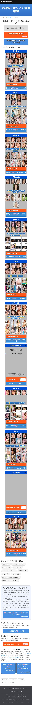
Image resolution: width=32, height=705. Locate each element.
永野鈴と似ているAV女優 (16, 298)
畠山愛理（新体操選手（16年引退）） (11, 577)
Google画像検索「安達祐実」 (16, 28)
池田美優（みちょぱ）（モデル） (10, 580)
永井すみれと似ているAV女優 (16, 340)
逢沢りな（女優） (6, 567)
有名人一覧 (8, 17)
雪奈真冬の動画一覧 (11, 253)
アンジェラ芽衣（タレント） (9, 570)
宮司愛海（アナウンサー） (18, 564)
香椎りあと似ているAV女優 (16, 172)
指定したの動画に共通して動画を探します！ (24, 668)
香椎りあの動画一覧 (11, 169)
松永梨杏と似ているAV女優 (16, 88)
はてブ (21, 679)
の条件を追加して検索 (16, 614)
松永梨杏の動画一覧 (11, 84)
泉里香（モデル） (23, 570)
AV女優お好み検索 (8, 688)
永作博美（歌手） (16, 574)
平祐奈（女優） (6, 564)
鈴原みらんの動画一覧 (12, 126)
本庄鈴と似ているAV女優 (16, 468)
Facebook (14, 679)
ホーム (2, 17)
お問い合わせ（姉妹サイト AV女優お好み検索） (15, 696)
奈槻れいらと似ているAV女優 (16, 554)
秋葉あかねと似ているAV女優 (16, 214)
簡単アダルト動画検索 (13, 657)
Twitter (5, 679)
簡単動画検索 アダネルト (21, 688)
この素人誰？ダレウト (15, 691)
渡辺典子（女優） (17, 567)
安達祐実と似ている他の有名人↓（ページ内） (16, 42)
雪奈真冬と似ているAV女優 (16, 256)
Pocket (5, 682)
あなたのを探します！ (9, 667)
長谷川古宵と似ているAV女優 (16, 425)
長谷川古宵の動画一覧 (12, 421)
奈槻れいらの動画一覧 (12, 550)
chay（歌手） (5, 574)
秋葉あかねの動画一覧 (12, 210)
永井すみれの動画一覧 (12, 336)
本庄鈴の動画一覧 (11, 464)
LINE (12, 682)
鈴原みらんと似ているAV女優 (16, 130)
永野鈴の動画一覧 (11, 294)
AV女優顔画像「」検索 (16, 631)
